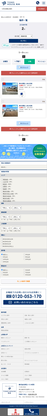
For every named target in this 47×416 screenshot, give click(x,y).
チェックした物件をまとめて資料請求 (24, 73)
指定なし (5, 254)
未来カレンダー (5, 349)
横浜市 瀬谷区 (7, 201)
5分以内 (5, 272)
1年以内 (27, 254)
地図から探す (28, 319)
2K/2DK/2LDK (7, 241)
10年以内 (5, 259)
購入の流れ (4, 360)
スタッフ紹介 (4, 379)
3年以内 (5, 257)
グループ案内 (28, 375)
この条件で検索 (24, 281)
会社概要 (3, 371)
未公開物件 (41, 9)
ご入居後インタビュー (31, 341)
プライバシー (29, 402)
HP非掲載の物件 (7, 8)
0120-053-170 (32, 394)
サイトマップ (6, 402)
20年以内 (5, 262)
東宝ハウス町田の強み (7, 356)
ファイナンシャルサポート (32, 352)
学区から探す (4, 319)
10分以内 (5, 275)
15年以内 (28, 259)
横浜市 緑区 (6, 198)
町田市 (5, 184)
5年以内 (27, 257)
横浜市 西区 (6, 191)
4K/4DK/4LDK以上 (8, 246)
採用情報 (27, 379)
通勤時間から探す (6, 323)
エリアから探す (5, 315)
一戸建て (17, 61)
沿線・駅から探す (29, 315)
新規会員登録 (4, 330)
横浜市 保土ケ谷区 (8, 193)
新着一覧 (27, 337)
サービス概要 (4, 375)
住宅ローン (4, 352)
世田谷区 (5, 179)
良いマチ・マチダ (6, 364)
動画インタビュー (6, 337)
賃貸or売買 (27, 349)
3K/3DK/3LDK (7, 244)
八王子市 (5, 182)
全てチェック (24, 67)
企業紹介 (27, 371)
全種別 (5, 61)
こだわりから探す (29, 323)
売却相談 (27, 364)
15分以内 (28, 275)
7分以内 (27, 272)
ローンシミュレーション (31, 360)
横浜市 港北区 (7, 196)
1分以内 (27, 270)
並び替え (23, 41)
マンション (41, 61)
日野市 (5, 186)
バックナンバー (5, 341)
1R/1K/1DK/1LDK (8, 239)
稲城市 (5, 189)
